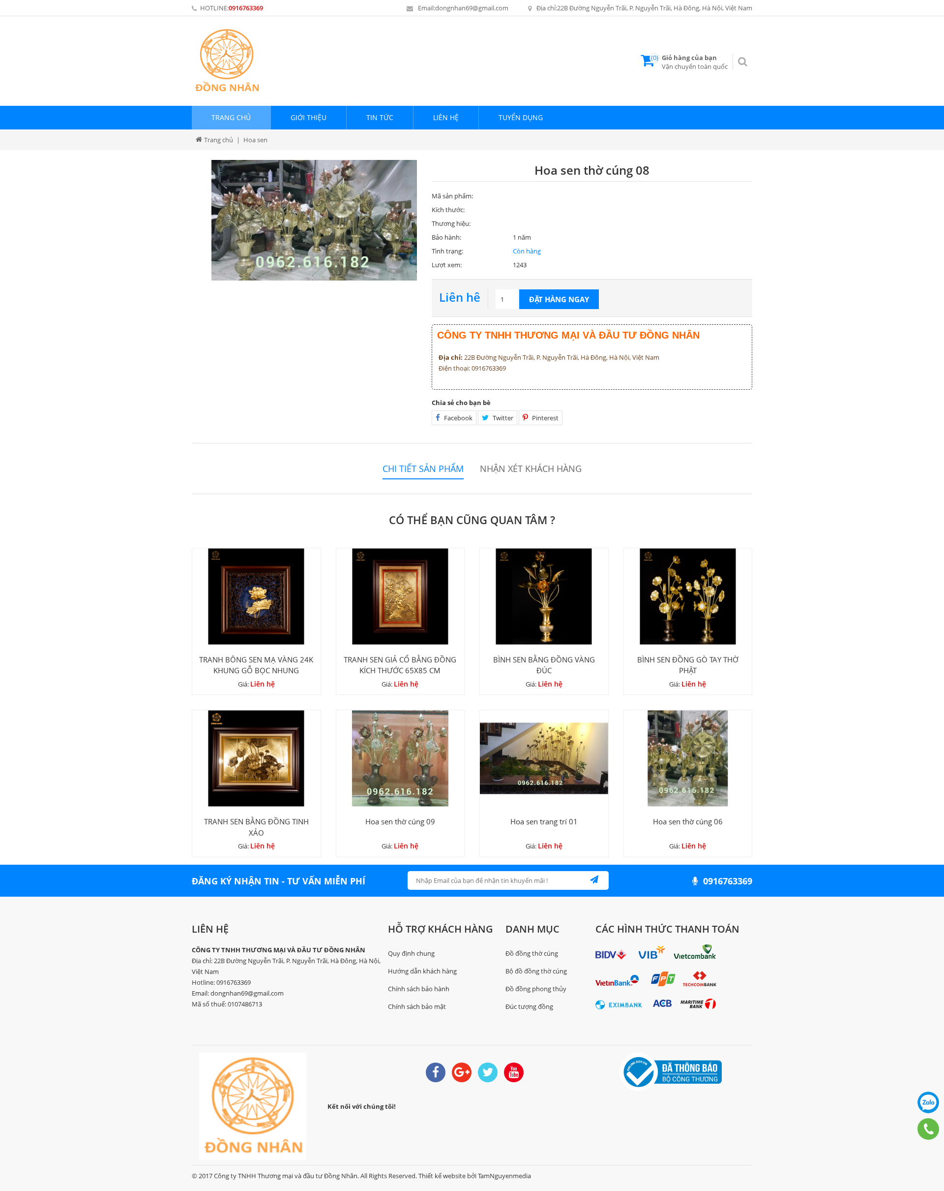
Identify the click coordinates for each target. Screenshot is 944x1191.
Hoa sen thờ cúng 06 (688, 821)
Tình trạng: (447, 251)
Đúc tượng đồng (529, 1006)
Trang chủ (231, 117)
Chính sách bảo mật (417, 1006)
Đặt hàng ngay (559, 299)
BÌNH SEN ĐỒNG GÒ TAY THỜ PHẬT (687, 665)
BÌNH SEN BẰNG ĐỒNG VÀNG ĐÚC (544, 665)
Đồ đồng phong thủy (535, 988)
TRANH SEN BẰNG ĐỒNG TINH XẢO (256, 826)
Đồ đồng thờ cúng (531, 953)
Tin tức (379, 117)
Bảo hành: (446, 237)
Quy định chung (411, 953)
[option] (314, 220)
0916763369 (246, 7)
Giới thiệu (308, 117)
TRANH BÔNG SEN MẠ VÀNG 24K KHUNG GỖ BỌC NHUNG (256, 665)
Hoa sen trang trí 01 (544, 821)
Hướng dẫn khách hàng (422, 971)
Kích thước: (448, 209)
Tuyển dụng (521, 117)
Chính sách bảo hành (418, 988)
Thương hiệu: (451, 223)
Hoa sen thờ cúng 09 (400, 821)
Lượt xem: (447, 264)
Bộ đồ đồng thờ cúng (536, 971)
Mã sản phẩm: (452, 195)
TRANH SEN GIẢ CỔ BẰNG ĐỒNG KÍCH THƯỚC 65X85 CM (400, 665)
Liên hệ (446, 117)
